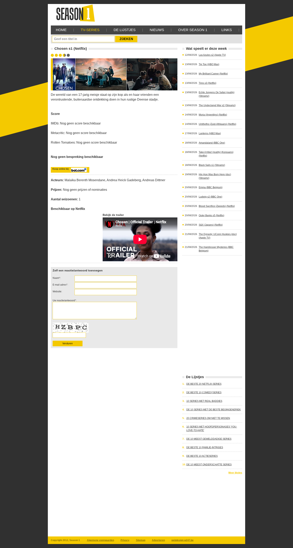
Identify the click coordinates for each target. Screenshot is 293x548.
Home (61, 30)
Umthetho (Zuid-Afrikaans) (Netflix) (217, 124)
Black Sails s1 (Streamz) (212, 165)
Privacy (125, 540)
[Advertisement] (169, 13)
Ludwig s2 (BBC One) (210, 196)
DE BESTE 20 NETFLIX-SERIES (203, 384)
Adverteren (158, 540)
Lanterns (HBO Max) (210, 133)
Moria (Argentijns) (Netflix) (213, 114)
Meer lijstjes (235, 472)
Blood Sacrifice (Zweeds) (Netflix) (217, 206)
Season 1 (74, 13)
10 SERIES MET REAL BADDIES (204, 401)
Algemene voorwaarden (100, 540)
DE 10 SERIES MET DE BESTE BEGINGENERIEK (213, 409)
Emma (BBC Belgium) (210, 187)
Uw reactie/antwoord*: (65, 300)
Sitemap (140, 540)
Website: (57, 291)
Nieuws (157, 30)
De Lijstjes (125, 30)
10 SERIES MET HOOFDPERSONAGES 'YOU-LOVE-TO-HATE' (211, 428)
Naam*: (57, 278)
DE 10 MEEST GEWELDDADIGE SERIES (208, 438)
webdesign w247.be (182, 540)
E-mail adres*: (60, 284)
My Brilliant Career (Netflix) (213, 73)
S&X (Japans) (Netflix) (211, 224)
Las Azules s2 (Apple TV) (212, 55)
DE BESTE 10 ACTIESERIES (202, 456)
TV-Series (90, 30)
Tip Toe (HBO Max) (209, 64)
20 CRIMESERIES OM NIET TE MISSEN (208, 418)
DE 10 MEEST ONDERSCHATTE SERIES (209, 464)
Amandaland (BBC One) (212, 142)
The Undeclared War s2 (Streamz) (217, 105)
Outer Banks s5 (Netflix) (211, 215)
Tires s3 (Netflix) (207, 83)
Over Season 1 (192, 30)
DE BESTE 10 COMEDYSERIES (203, 392)
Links (226, 30)
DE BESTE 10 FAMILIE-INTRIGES (204, 447)
